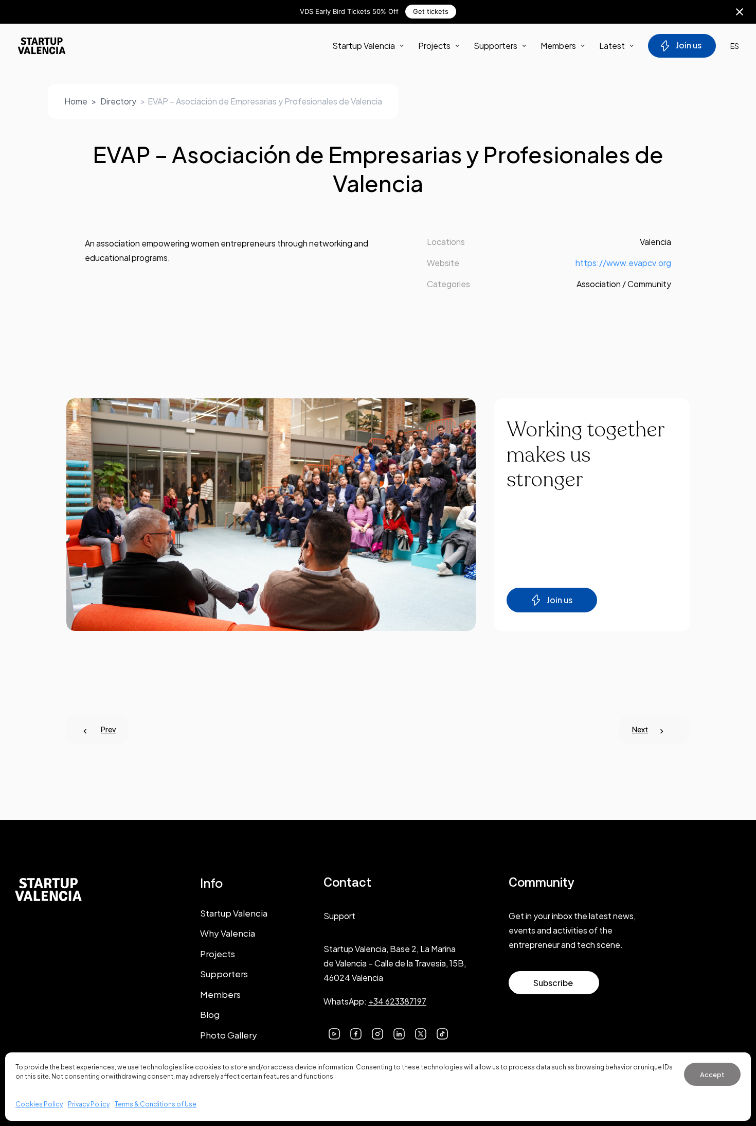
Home (75, 101)
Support (339, 915)
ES (734, 45)
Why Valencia (227, 933)
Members (558, 45)
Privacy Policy (89, 1104)
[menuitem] (371, 45)
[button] (334, 1032)
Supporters (495, 45)
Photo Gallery (228, 1035)
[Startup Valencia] (41, 46)
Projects (434, 45)
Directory (118, 101)
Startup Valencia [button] (363, 45)
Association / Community (624, 283)
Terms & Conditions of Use (155, 1104)
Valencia (655, 241)
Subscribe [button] (553, 982)
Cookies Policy (39, 1104)
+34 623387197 (397, 1001)
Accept (712, 1074)
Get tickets (430, 11)
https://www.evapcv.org (623, 262)
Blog (210, 1014)
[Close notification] (739, 12)
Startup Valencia (233, 913)
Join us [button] (559, 599)
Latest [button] (612, 45)
